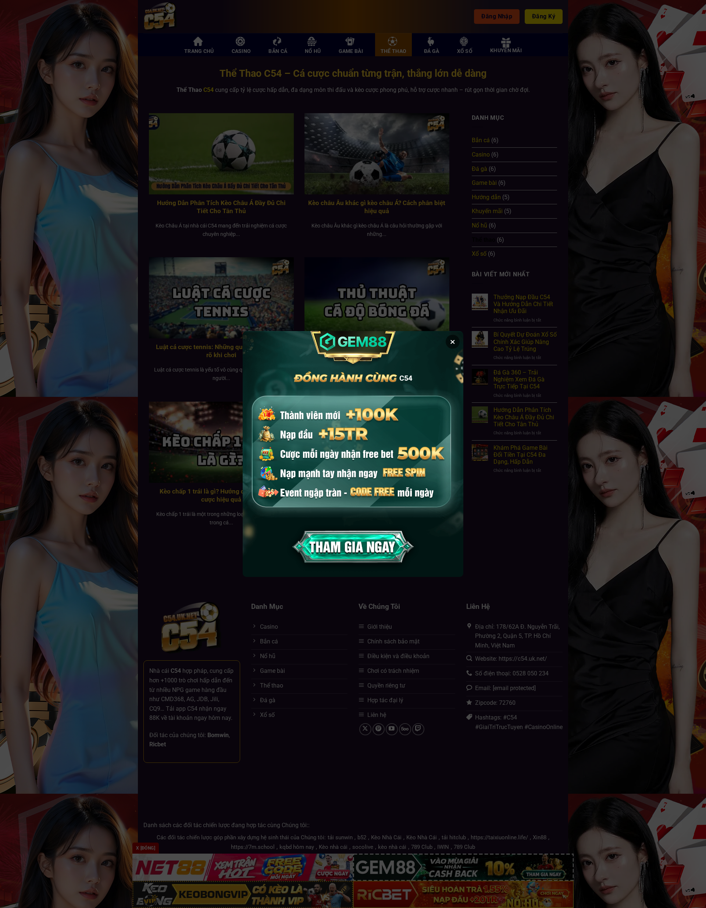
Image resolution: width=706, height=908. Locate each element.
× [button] (452, 341)
